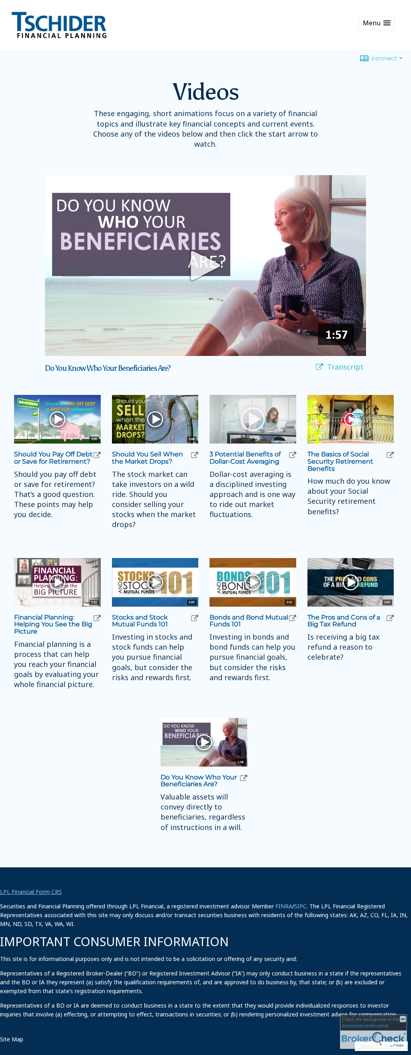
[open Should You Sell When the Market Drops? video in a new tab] (194, 455)
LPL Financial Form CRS (31, 892)
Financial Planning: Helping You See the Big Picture (53, 624)
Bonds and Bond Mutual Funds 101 (249, 621)
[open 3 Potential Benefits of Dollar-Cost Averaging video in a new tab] (292, 455)
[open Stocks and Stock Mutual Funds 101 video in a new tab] (194, 618)
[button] (376, 23)
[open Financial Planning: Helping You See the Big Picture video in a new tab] (97, 618)
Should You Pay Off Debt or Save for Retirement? (53, 458)
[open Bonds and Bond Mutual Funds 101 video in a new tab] (292, 618)
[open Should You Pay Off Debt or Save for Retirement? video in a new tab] (97, 455)
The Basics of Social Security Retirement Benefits (340, 461)
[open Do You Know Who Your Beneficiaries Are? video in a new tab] (243, 778)
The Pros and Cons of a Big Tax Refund (343, 621)
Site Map (11, 1039)
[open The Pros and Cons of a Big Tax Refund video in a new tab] (390, 618)
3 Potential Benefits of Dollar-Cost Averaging (245, 458)
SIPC (300, 906)
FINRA (283, 906)
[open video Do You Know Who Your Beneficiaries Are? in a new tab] (319, 367)
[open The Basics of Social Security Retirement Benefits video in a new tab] (390, 455)
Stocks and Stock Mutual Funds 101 (140, 621)
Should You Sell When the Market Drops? (147, 458)
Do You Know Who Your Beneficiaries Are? (199, 781)
